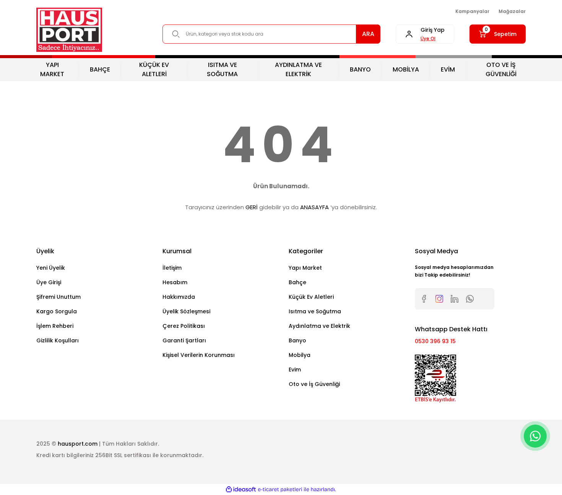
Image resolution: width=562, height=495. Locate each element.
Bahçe (297, 282)
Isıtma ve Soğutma (315, 311)
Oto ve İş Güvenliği (314, 384)
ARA (368, 33)
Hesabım (174, 282)
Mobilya (299, 355)
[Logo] (69, 30)
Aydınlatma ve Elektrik (319, 326)
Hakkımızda (178, 297)
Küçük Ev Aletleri (311, 297)
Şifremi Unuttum (58, 297)
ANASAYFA (314, 207)
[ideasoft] (241, 489)
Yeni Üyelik (50, 268)
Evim (295, 369)
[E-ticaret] (280, 489)
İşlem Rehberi (54, 326)
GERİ (251, 207)
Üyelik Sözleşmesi (186, 311)
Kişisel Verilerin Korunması (198, 355)
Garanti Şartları (184, 340)
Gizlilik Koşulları (57, 340)
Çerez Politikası (183, 326)
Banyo (297, 340)
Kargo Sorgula (56, 311)
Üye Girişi (48, 282)
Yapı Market (305, 268)
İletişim (172, 268)
